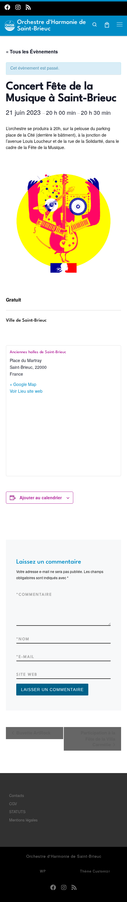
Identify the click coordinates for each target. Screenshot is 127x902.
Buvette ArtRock (33, 732)
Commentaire (34, 595)
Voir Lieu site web (26, 391)
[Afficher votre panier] (107, 24)
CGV (13, 803)
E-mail (25, 657)
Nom (23, 639)
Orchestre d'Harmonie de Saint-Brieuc (64, 856)
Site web (27, 675)
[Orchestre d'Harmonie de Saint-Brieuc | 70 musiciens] (9, 24)
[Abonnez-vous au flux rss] (28, 7)
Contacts (16, 795)
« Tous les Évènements (32, 51)
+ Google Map (23, 384)
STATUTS (17, 811)
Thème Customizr (95, 871)
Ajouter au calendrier (40, 497)
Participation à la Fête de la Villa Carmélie (98, 738)
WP (43, 871)
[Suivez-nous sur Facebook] (7, 7)
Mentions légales (23, 820)
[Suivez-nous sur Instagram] (18, 7)
